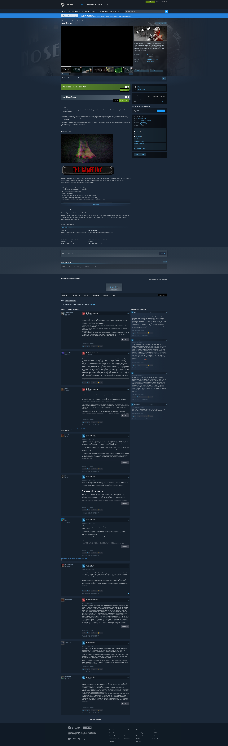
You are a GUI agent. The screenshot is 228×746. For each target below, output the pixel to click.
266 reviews (67, 315)
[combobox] (145, 11)
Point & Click (137, 70)
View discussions (138, 146)
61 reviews (67, 566)
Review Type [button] (64, 295)
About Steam (112, 730)
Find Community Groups (140, 148)
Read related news (139, 143)
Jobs (125, 733)
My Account (155, 738)
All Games (63, 21)
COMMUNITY (89, 5)
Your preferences (163, 279)
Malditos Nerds (67, 113)
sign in (157, 1)
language (163, 1)
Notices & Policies (141, 735)
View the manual (138, 139)
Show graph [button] (162, 295)
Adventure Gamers (68, 126)
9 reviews (67, 436)
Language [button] (86, 295)
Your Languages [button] (70, 300)
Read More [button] (125, 340)
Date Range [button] (96, 295)
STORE (81, 5)
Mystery (159, 70)
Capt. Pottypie (69, 312)
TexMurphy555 (69, 599)
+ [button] (162, 70)
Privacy (138, 730)
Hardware (126, 735)
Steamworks (112, 735)
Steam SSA (112, 733)
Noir (142, 70)
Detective (147, 70)
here (89, 267)
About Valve (127, 730)
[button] (63, 11)
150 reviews (67, 354)
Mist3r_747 (68, 352)
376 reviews (67, 522)
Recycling (126, 738)
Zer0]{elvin (68, 676)
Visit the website (138, 129)
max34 (67, 435)
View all (165, 261)
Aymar (67, 476)
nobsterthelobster (70, 519)
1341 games (68, 314)
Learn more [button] (161, 110)
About (97, 5)
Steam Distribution (114, 738)
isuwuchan (68, 642)
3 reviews (67, 477)
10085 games (68, 678)
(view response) (65, 430)
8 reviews (67, 390)
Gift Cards (111, 741)
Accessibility (139, 733)
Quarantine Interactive (152, 59)
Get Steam (154, 730)
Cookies (138, 738)
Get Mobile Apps (156, 733)
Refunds (138, 741)
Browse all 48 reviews (95, 719)
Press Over (66, 119)
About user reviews (153, 279)
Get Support (155, 735)
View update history (139, 141)
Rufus (66, 388)
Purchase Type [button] (76, 295)
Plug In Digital (150, 61)
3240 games (68, 520)
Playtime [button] (105, 295)
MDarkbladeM (69, 564)
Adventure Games (71, 21)
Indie (144, 118)
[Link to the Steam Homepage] (67, 6)
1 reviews (67, 643)
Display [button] (114, 295)
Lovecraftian (153, 70)
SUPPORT (104, 5)
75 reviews (67, 679)
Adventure (140, 118)
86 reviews (67, 600)
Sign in (63, 77)
